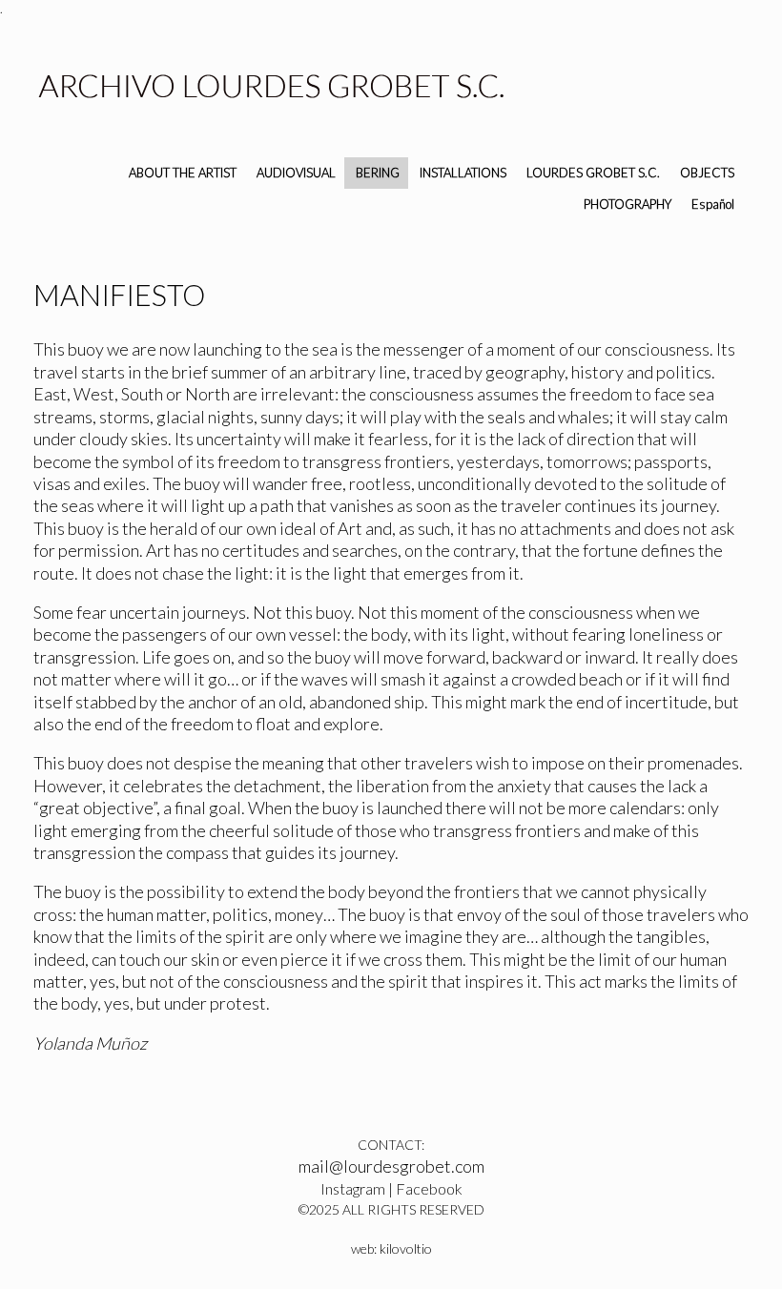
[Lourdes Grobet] (271, 88)
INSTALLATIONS (463, 172)
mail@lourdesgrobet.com (391, 1166)
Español (712, 204)
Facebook (429, 1188)
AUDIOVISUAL (296, 172)
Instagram (352, 1188)
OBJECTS (707, 172)
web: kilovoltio (391, 1248)
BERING (378, 172)
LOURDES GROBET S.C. (593, 172)
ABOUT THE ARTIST (183, 172)
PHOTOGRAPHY (627, 204)
